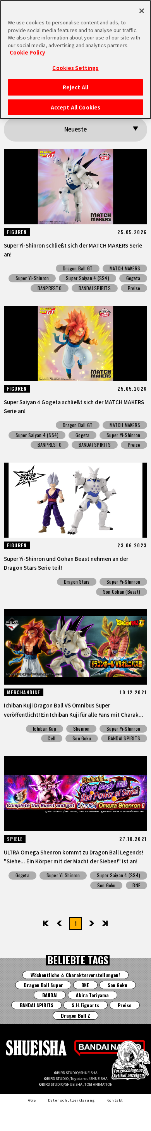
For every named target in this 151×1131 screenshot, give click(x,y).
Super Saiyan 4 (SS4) (87, 278)
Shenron (81, 728)
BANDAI (50, 995)
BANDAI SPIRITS (95, 288)
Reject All (75, 87)
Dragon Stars (77, 581)
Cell (51, 738)
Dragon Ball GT (78, 268)
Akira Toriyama (92, 995)
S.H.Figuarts (85, 1005)
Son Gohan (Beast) (121, 591)
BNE (136, 885)
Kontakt (114, 1100)
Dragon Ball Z (75, 1015)
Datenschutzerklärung (71, 1100)
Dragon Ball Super (43, 985)
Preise (134, 288)
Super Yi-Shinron (32, 278)
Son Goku (81, 738)
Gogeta (133, 278)
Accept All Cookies (75, 107)
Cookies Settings (75, 68)
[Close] (141, 10)
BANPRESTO (50, 288)
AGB (32, 1100)
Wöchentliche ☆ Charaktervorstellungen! (75, 975)
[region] (75, 59)
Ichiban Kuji (44, 728)
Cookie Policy (27, 52)
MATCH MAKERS (125, 268)
